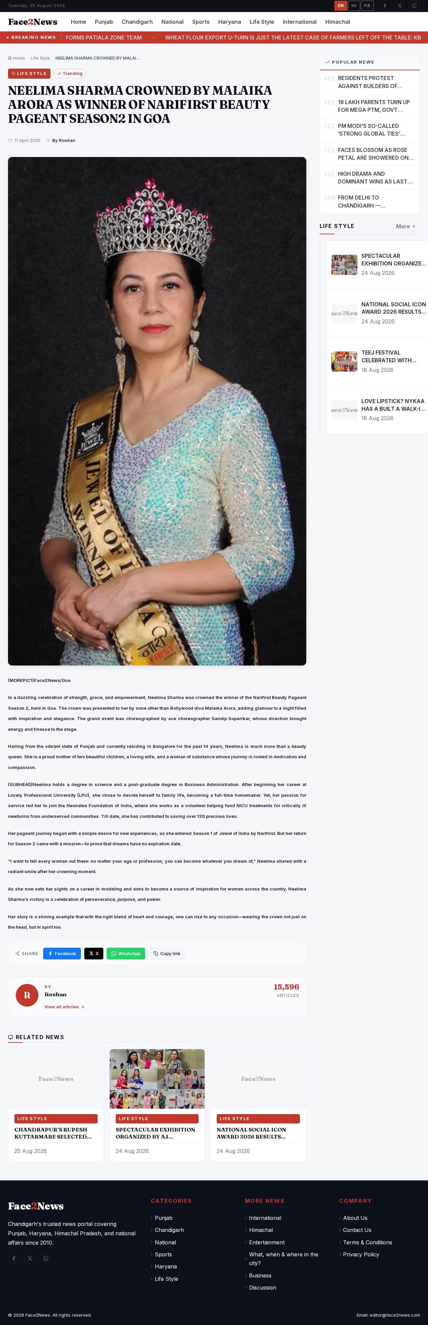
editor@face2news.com (395, 1315)
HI (354, 5)
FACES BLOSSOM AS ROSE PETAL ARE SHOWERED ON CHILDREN (373, 154)
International (300, 21)
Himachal (337, 21)
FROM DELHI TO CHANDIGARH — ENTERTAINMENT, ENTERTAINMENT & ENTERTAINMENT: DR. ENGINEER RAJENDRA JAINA (375, 201)
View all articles (61, 1006)
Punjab (104, 21)
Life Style (262, 21)
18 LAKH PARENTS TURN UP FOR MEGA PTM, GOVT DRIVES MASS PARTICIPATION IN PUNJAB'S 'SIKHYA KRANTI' (376, 106)
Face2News (37, 1315)
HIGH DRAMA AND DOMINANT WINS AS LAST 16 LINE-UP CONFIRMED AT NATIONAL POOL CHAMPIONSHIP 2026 (376, 177)
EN (341, 5)
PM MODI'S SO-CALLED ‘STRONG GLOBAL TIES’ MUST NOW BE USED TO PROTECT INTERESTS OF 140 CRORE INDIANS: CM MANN (376, 130)
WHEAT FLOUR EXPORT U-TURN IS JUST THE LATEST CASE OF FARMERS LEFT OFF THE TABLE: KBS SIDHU (228, 37)
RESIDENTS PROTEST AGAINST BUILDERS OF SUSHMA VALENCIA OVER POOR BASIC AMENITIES (371, 82)
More (403, 226)
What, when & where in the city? (283, 1258)
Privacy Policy (361, 1254)
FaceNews (36, 1206)
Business (260, 1275)
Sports (201, 21)
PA (367, 5)
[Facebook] (385, 5)
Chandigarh (137, 21)
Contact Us (357, 1230)
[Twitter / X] (399, 5)
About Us (355, 1218)
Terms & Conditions (367, 1242)
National (173, 21)
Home (78, 21)
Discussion (262, 1287)
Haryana (229, 21)
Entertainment (267, 1242)
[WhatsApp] (414, 5)
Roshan (55, 994)
